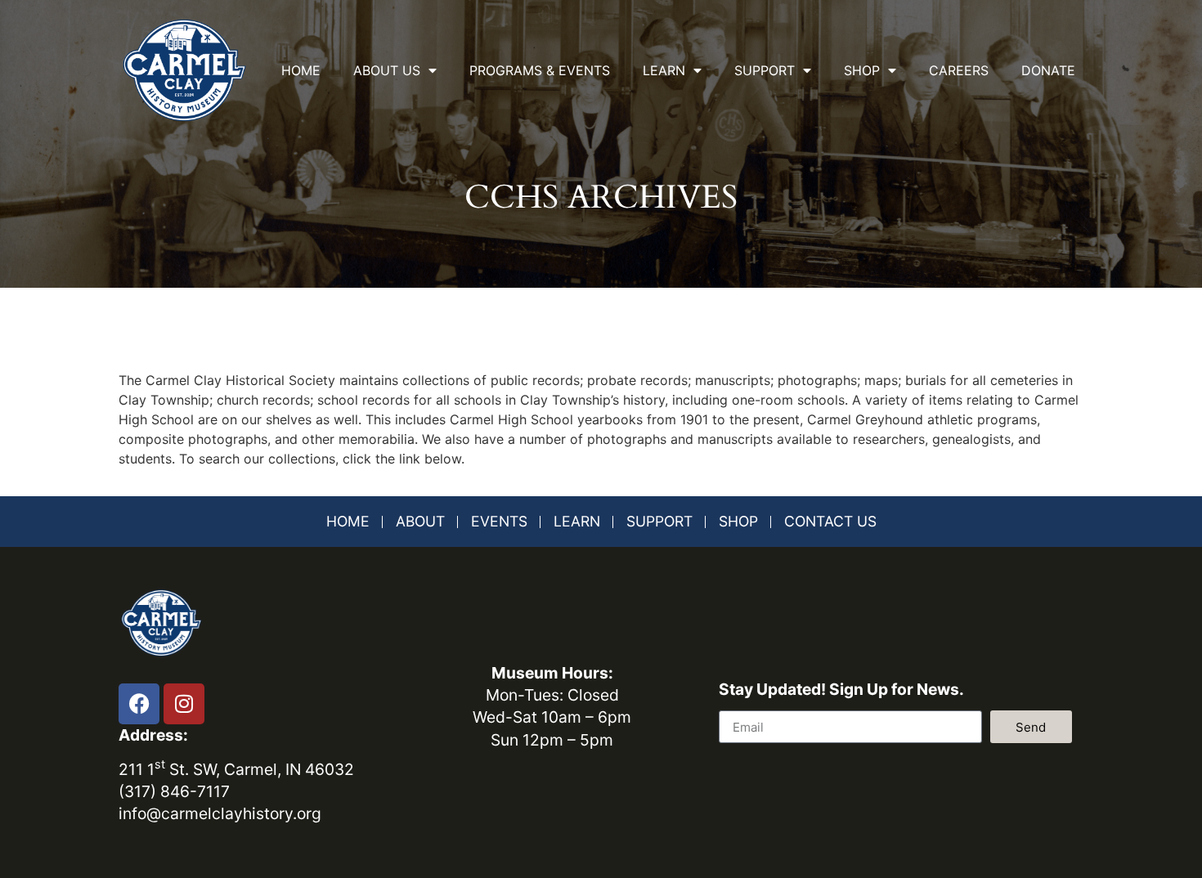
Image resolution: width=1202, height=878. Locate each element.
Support (764, 70)
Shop (862, 70)
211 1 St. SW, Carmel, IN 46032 (236, 769)
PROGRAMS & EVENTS (539, 70)
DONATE (1048, 70)
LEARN (664, 70)
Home (301, 70)
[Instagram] (184, 703)
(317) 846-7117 (174, 791)
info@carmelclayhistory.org (220, 813)
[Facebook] (139, 703)
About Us (386, 70)
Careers (959, 70)
